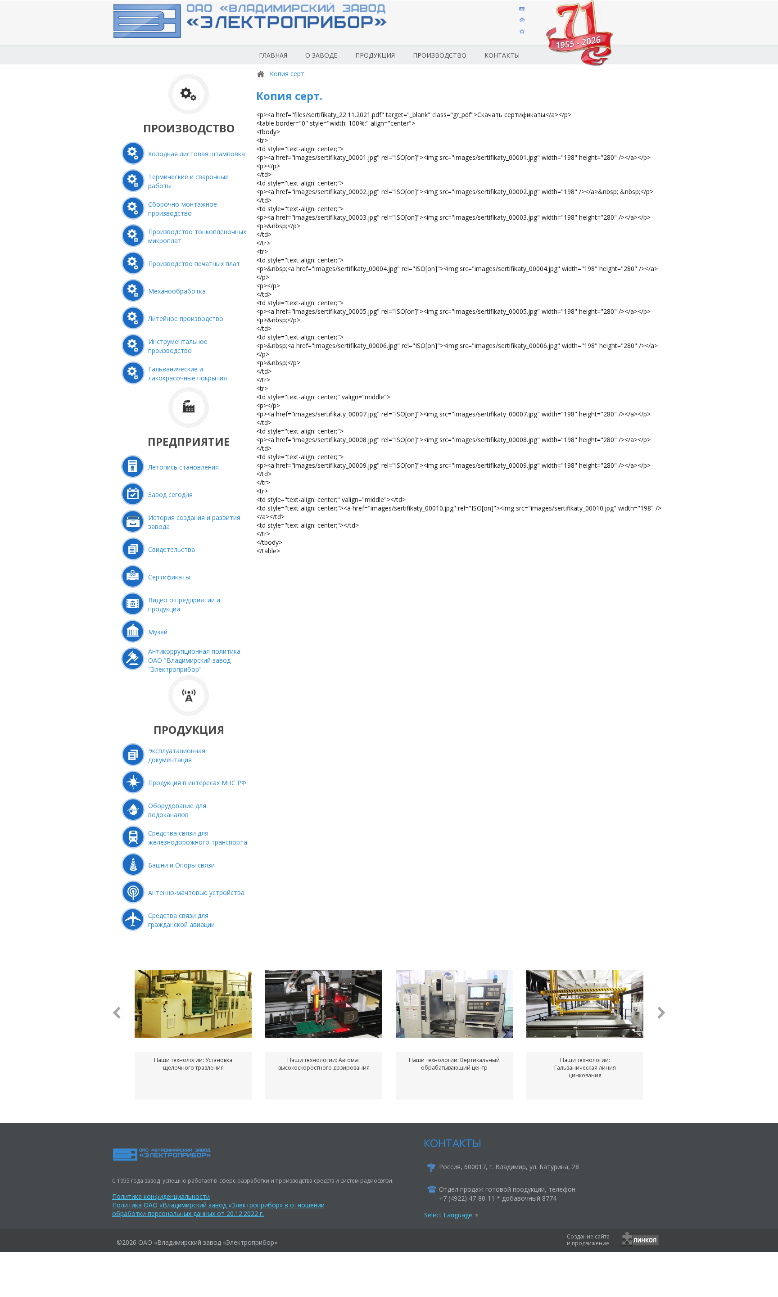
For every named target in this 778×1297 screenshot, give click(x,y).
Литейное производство (185, 318)
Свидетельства (171, 549)
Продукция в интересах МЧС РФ (197, 782)
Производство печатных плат (194, 263)
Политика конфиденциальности (161, 1196)
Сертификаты (169, 577)
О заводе (321, 55)
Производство (439, 55)
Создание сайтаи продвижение (588, 1240)
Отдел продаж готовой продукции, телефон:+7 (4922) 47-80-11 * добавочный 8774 (508, 1193)
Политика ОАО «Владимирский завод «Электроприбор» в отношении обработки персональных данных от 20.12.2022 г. (218, 1209)
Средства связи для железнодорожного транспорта (197, 837)
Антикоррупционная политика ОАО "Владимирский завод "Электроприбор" (194, 660)
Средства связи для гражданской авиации (181, 920)
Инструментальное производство (178, 346)
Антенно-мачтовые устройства (196, 892)
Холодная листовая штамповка (196, 153)
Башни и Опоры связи (181, 865)
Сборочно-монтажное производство (182, 208)
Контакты (502, 55)
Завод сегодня (170, 494)
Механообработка (177, 291)
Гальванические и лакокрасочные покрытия (187, 373)
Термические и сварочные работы (188, 181)
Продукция (375, 55)
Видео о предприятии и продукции (184, 604)
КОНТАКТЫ (452, 1142)
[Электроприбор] (264, 28)
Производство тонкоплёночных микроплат (197, 236)
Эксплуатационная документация (176, 755)
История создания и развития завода (194, 522)
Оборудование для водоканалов (177, 810)
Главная (273, 55)
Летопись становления (183, 467)
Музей (157, 632)
